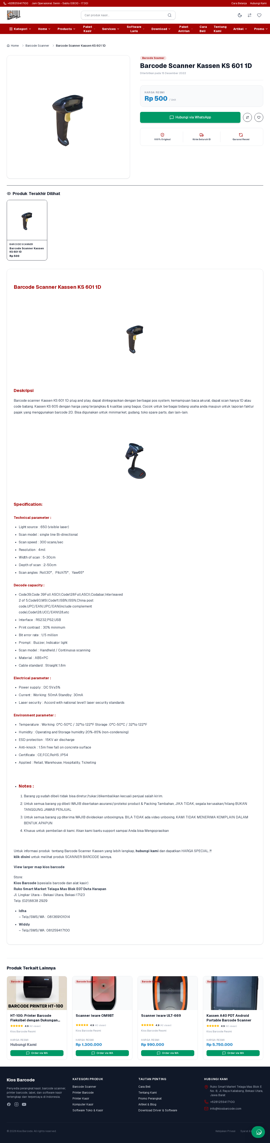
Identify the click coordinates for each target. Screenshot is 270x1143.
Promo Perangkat (150, 1098)
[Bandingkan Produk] (247, 117)
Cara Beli (203, 29)
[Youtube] (24, 1104)
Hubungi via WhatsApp (193, 117)
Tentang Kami (220, 29)
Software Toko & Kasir (88, 1110)
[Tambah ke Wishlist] (258, 117)
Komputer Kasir (83, 1104)
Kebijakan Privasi (225, 1131)
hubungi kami (147, 851)
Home (15, 45)
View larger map (28, 867)
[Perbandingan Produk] (250, 15)
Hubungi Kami (258, 3)
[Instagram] (16, 1104)
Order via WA (39, 1053)
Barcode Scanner (37, 45)
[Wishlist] (259, 15)
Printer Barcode (83, 1092)
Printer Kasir (81, 1098)
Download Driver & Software (157, 1110)
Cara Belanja (239, 3)
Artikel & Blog (147, 1104)
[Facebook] (9, 1104)
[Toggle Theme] (240, 15)
